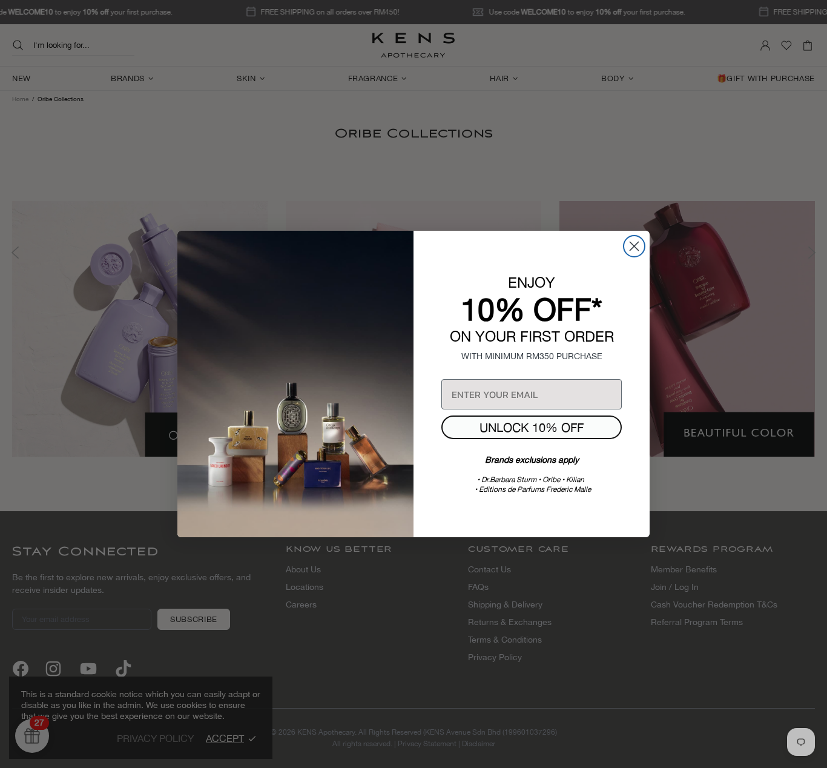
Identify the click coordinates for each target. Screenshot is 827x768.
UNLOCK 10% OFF (531, 427)
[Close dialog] (634, 246)
